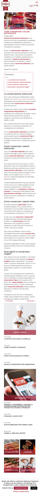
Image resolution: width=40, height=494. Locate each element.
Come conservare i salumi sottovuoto (19, 82)
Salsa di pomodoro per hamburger (19, 364)
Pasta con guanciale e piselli (16, 356)
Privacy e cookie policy (21, 491)
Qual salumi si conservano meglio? (19, 87)
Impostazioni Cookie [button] (21, 488)
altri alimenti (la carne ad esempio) (22, 99)
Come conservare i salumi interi (18, 84)
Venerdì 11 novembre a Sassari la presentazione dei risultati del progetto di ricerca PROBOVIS (18, 406)
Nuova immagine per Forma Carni (18, 425)
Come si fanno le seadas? (15, 347)
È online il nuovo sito (13, 416)
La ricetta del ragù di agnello (17, 339)
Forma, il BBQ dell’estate (14, 433)
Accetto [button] (34, 488)
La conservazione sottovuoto (17, 80)
